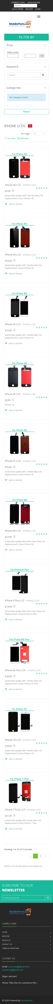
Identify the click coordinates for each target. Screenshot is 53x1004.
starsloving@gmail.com (18, 966)
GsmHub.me (27, 1000)
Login (37, 9)
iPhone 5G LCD (13, 254)
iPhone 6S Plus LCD (15, 670)
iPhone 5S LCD (12, 324)
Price (10, 45)
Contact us (7, 944)
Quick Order (17, 9)
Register (29, 9)
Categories (14, 88)
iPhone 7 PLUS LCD (15, 809)
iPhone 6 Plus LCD (14, 600)
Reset (26, 111)
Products (6, 940)
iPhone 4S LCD (12, 394)
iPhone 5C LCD (13, 461)
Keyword (12, 66)
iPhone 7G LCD (13, 739)
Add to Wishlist (15, 204)
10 (34, 133)
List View (11, 138)
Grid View (24, 138)
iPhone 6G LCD (13, 530)
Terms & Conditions (10, 948)
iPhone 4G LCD (13, 184)
